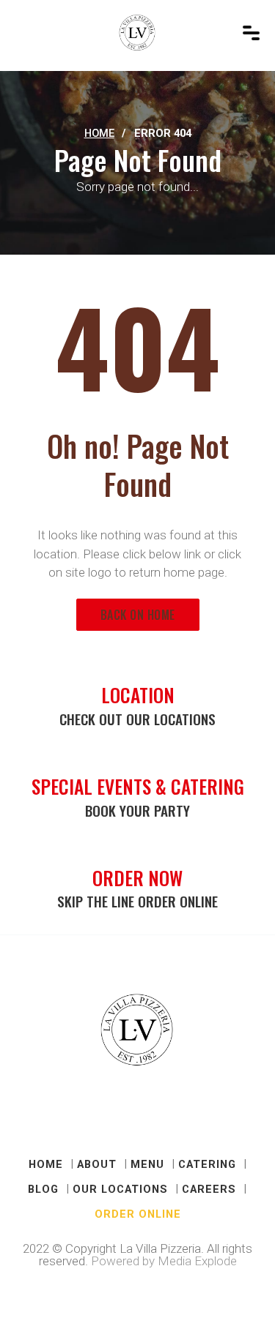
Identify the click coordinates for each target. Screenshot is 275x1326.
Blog (43, 1189)
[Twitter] (119, 1118)
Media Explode (197, 1261)
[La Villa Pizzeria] (137, 33)
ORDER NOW (137, 877)
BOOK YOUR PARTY (137, 810)
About (97, 1164)
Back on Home (137, 614)
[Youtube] (156, 1118)
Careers (209, 1189)
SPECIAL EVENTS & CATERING (138, 786)
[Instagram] (193, 1118)
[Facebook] (83, 1118)
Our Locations (120, 1189)
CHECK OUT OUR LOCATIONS (137, 719)
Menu (147, 1164)
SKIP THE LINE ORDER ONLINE (137, 901)
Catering (207, 1164)
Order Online (138, 1214)
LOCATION (138, 694)
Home (99, 133)
